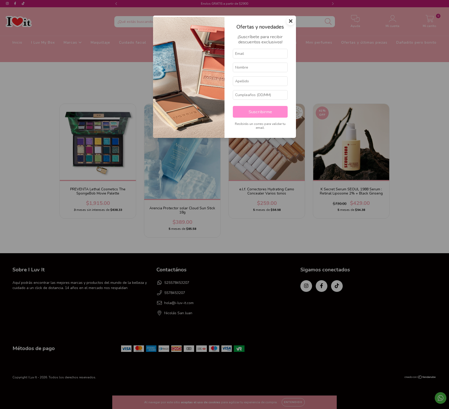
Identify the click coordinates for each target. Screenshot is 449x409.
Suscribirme (260, 112)
